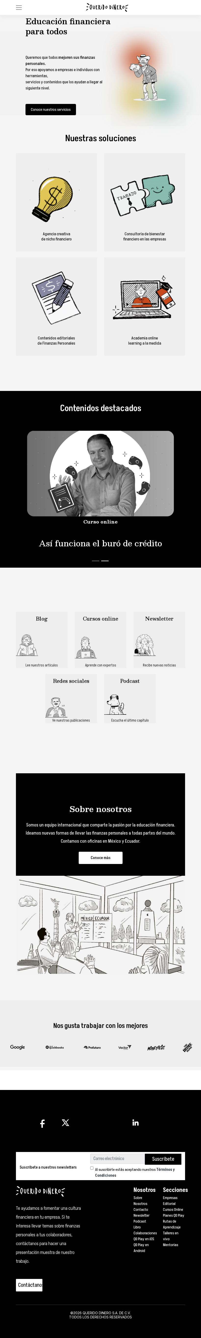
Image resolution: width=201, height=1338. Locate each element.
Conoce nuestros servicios (51, 109)
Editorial (169, 1203)
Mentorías (170, 1245)
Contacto (141, 1209)
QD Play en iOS (144, 1239)
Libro (137, 1227)
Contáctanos (30, 1285)
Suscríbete (163, 1159)
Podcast (140, 1221)
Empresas (170, 1197)
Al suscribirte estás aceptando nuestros (135, 1172)
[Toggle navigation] (18, 7)
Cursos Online (173, 1209)
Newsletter (142, 1215)
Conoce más (101, 858)
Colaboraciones (145, 1233)
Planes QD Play (173, 1215)
